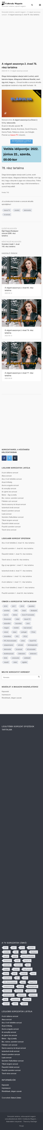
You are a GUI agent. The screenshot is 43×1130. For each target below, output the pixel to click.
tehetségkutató (32, 645)
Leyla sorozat (6, 514)
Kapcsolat (5, 691)
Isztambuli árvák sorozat (10, 507)
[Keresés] (38, 676)
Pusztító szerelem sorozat (11, 526)
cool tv (6, 615)
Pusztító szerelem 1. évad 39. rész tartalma (17, 593)
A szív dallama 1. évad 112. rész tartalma (17, 576)
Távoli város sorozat (9, 530)
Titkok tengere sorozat (10, 520)
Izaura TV (7, 210)
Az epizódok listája (21, 141)
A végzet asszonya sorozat (19, 71)
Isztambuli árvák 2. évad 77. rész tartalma (17, 571)
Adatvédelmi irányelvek (14, 1121)
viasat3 (6, 662)
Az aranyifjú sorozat (9, 488)
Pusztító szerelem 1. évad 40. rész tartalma (17, 548)
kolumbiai (18, 623)
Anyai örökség (7, 482)
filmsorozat (7, 619)
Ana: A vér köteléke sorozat (12, 479)
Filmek (21, 1126)
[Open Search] (32, 5)
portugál (23, 632)
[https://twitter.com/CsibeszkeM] (9, 458)
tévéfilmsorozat (8, 654)
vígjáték (24, 662)
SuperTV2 (33, 641)
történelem (21, 654)
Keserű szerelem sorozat (11, 511)
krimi (28, 623)
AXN (15, 610)
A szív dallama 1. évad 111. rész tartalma (17, 582)
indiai (17, 619)
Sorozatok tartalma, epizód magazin (14, 12)
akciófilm (31, 606)
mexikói (17, 210)
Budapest (34, 610)
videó (15, 662)
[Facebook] (4, 458)
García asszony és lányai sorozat (14, 504)
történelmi (33, 654)
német (6, 632)
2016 (5, 606)
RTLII (25, 636)
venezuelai (15, 658)
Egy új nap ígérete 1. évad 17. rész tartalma (18, 565)
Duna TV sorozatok (28, 615)
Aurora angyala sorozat (10, 485)
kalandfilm (7, 623)
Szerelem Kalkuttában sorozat (13, 517)
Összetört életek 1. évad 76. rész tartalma (17, 554)
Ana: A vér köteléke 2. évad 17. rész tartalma (18, 587)
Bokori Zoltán (16, 1097)
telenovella (27, 210)
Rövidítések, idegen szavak (12, 698)
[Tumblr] (15, 458)
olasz (14, 632)
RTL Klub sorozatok (10, 641)
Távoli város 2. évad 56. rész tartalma (15, 559)
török (5, 658)
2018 (22, 606)
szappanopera (8, 645)
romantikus (7, 636)
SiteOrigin (33, 1121)
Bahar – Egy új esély (9, 495)
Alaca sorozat (7, 476)
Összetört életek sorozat (10, 523)
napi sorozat (27, 628)
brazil (24, 610)
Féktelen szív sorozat (9, 501)
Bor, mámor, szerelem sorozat (13, 498)
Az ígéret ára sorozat (9, 491)
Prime (33, 632)
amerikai (6, 610)
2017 (13, 606)
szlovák (20, 645)
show (23, 641)
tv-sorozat (7, 214)
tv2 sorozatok (31, 649)
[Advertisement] (21, 39)
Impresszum (6, 694)
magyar (6, 628)
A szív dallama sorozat (10, 472)
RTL (17, 636)
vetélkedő (27, 658)
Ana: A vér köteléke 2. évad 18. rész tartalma (18, 543)
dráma (15, 615)
